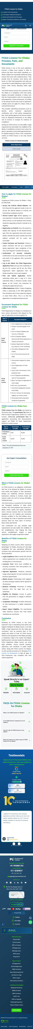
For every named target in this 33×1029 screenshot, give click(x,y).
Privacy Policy (4, 1026)
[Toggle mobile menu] (30, 25)
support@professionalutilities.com (17, 876)
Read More (16, 1010)
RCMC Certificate (16, 969)
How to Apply (5, 187)
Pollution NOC (16, 939)
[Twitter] (14, 882)
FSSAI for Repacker (16, 999)
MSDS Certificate (16, 990)
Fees (21, 187)
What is (27, 187)
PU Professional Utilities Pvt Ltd (11, 1017)
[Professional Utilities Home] (16, 859)
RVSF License (16, 953)
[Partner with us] (17, 904)
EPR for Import (16, 978)
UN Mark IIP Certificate (16, 987)
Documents (14, 187)
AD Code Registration (16, 966)
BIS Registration (16, 948)
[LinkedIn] (18, 882)
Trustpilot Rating (16, 780)
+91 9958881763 (16, 865)
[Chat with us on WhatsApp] (30, 922)
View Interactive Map (14, 892)
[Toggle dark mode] (25, 25)
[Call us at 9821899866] (30, 918)
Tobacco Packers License (16, 1005)
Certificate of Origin (16, 975)
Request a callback (17, 45)
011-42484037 (16, 871)
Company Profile (17, 912)
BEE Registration (16, 951)
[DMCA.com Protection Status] (4, 1021)
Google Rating (16, 771)
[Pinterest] (22, 882)
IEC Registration (16, 963)
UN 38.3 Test (16, 996)
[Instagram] (11, 882)
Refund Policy (22, 1026)
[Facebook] (7, 882)
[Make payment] (16, 908)
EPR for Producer (16, 945)
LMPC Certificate (16, 993)
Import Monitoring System (16, 972)
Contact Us (29, 1026)
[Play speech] (3, 924)
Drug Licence (16, 956)
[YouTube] (26, 882)
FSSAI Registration (16, 475)
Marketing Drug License (16, 1002)
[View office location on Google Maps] (16, 894)
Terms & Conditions (13, 1026)
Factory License (17, 942)
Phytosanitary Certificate (16, 980)
